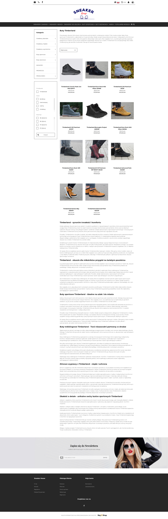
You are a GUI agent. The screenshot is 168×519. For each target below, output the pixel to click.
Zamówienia (88, 484)
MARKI (111, 24)
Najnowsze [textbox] (64, 50)
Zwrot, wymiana (64, 489)
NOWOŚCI (39, 65)
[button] (133, 2)
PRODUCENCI (40, 76)
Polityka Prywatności (39, 492)
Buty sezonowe (41, 60)
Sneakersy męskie (41, 44)
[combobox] (68, 50)
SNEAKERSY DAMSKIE (41, 24)
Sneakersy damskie (42, 38)
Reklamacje (63, 492)
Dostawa (62, 484)
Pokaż (46, 135)
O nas (35, 484)
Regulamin (37, 489)
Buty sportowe (40, 54)
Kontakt (36, 486)
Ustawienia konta (89, 486)
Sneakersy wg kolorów (43, 49)
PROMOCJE (40, 70)
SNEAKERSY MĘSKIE (55, 24)
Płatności (62, 486)
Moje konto (62, 494)
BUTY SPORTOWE (88, 24)
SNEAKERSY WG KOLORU (72, 24)
